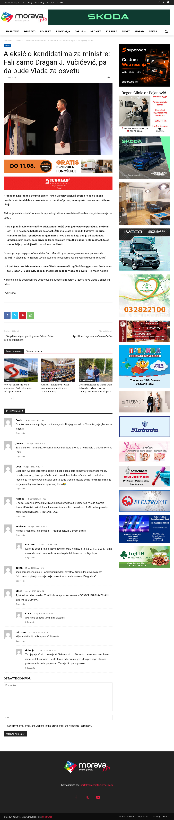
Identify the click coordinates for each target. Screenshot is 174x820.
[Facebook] (159, 2)
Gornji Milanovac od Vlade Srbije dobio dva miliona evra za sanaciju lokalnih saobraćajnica (95, 388)
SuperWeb (47, 816)
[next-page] (11, 398)
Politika (19, 41)
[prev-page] (6, 398)
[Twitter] (164, 2)
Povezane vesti (14, 351)
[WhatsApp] (30, 315)
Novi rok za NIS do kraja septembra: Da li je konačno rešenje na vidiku (18, 388)
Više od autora (34, 351)
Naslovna (8, 41)
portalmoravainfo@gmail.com (97, 785)
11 (111, 77)
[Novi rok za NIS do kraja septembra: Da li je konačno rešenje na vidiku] (21, 370)
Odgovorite (20, 433)
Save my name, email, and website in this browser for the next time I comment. (49, 725)
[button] (166, 31)
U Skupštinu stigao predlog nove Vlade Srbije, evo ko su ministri (29, 338)
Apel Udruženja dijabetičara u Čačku (92, 336)
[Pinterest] (22, 315)
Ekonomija (9, 380)
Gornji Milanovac (87, 380)
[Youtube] (168, 2)
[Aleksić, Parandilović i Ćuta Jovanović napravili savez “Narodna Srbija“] (58, 370)
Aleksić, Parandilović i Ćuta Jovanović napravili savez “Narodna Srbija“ (55, 388)
